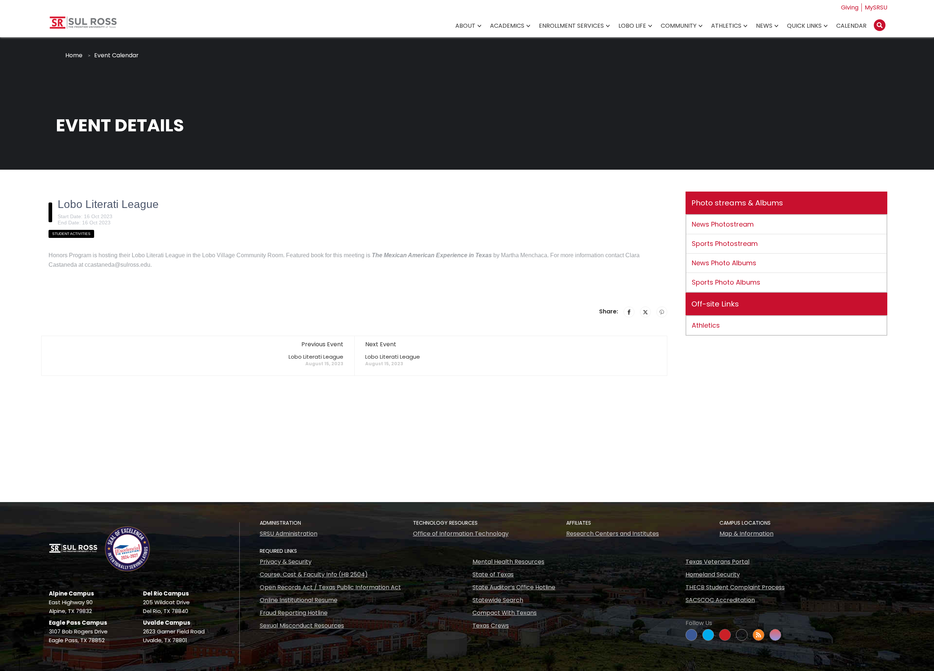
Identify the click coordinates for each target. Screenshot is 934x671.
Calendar (851, 26)
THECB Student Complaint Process (735, 587)
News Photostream (723, 224)
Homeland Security (713, 574)
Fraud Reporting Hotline (294, 613)
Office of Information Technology (461, 533)
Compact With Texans (504, 613)
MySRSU (876, 7)
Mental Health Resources (508, 562)
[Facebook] (629, 311)
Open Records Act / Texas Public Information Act (330, 587)
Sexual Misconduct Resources (302, 625)
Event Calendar (116, 55)
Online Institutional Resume (298, 600)
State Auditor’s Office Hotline (513, 587)
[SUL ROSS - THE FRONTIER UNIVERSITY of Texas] (83, 25)
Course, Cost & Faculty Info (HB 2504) (314, 574)
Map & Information (746, 533)
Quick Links (804, 26)
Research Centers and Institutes (612, 533)
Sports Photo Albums (726, 282)
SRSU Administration (288, 533)
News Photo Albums (724, 262)
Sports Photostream (725, 243)
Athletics (726, 26)
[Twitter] (645, 311)
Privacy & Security (286, 562)
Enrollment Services (571, 26)
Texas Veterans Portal (717, 562)
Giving (849, 7)
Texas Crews (490, 625)
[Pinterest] (661, 311)
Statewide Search (497, 600)
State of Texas (493, 574)
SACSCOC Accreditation (720, 600)
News (764, 26)
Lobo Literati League (316, 356)
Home (73, 55)
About (465, 26)
